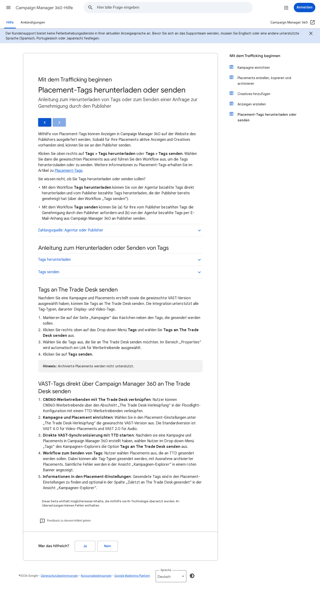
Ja (85, 546)
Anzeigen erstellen (252, 104)
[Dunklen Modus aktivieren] (192, 575)
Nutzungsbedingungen (96, 575)
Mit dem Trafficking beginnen (255, 56)
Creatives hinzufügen (254, 94)
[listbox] (171, 576)
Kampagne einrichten (254, 67)
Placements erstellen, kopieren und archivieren (264, 81)
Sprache (165, 570)
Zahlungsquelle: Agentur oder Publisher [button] (70, 230)
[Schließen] (311, 34)
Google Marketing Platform (132, 575)
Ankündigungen (33, 22)
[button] (8, 7)
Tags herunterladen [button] (54, 259)
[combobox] (175, 7)
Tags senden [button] (48, 272)
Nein (107, 546)
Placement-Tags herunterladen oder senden (267, 117)
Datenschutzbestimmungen (59, 575)
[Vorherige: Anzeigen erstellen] (44, 122)
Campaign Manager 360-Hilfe (44, 7)
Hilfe (10, 22)
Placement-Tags (68, 170)
